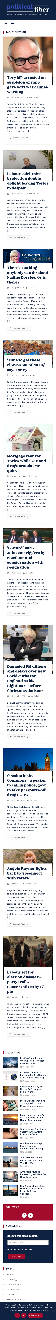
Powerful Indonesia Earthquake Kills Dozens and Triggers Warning (33, 1075)
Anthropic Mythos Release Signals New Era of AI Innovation (33, 1174)
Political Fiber (34, 98)
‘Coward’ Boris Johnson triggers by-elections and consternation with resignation (26, 557)
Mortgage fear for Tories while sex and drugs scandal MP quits (26, 463)
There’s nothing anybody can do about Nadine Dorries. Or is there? (27, 275)
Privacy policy (35, 1315)
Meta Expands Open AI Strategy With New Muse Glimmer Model (32, 1103)
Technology (11, 1280)
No (24, 1315)
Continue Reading (20, 138)
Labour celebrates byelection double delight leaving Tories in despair (27, 181)
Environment (12, 1289)
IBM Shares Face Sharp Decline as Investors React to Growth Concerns (32, 1190)
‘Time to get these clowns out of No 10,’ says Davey (26, 365)
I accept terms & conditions (21, 1250)
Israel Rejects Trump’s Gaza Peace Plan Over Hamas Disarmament (32, 1118)
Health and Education (16, 1299)
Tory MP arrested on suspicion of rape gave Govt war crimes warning (27, 85)
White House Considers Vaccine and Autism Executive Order (33, 1132)
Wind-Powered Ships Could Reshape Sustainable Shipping (31, 1146)
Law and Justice (13, 1284)
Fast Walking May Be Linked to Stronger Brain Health (31, 1089)
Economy (10, 1294)
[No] (52, 1311)
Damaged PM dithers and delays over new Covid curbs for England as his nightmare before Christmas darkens (26, 679)
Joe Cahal (32, 288)
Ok (17, 1315)
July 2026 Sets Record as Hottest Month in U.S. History (32, 1160)
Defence (10, 1275)
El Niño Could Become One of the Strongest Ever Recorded (32, 1061)
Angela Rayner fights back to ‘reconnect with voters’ (27, 873)
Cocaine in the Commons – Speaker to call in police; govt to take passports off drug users (26, 785)
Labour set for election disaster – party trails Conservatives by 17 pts (25, 982)
